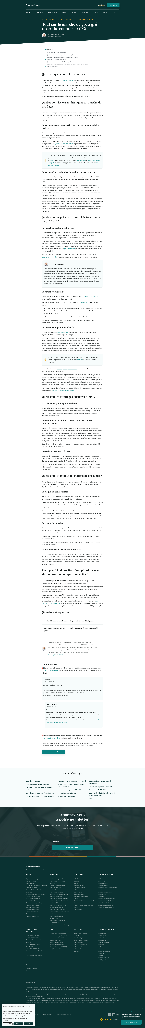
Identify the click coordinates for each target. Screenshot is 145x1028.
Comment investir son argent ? (59, 933)
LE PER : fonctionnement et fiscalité (36, 885)
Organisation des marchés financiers (79, 19)
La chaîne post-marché (33, 781)
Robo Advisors (54, 918)
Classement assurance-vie (57, 885)
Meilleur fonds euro (55, 887)
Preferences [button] (6, 1020)
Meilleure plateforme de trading (59, 925)
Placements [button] (39, 12)
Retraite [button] (105, 12)
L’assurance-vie (30, 883)
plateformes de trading (49, 257)
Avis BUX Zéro (78, 892)
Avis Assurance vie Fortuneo (106, 901)
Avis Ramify (101, 896)
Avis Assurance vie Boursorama (106, 898)
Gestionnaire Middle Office (98, 790)
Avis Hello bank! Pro (104, 957)
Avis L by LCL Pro (102, 960)
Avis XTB (76, 881)
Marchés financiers (57, 19)
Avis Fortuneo (102, 933)
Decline (18, 1023)
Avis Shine (101, 947)
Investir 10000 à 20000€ (56, 942)
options (79, 360)
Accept (28, 1023)
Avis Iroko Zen (78, 949)
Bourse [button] (64, 12)
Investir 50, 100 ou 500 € (57, 938)
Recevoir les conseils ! (72, 848)
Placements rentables (32, 907)
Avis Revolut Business (104, 951)
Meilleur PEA (53, 883)
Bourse (44, 19)
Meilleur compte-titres (56, 892)
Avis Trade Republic (79, 887)
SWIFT (91, 799)
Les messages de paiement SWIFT (69, 790)
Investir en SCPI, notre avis (81, 940)
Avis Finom (101, 953)
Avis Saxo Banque (79, 894)
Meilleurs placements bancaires (59, 898)
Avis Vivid (100, 955)
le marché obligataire (91, 296)
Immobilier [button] (85, 12)
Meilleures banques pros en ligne (59, 912)
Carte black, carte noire (33, 944)
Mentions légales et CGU (64, 1015)
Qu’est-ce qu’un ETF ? (32, 887)
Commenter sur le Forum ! (53, 752)
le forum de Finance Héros (51, 738)
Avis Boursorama (102, 940)
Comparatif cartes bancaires (34, 940)
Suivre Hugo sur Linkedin (55, 655)
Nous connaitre (47, 1015)
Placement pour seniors (33, 914)
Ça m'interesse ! (131, 1022)
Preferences (8, 1023)
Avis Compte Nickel (103, 942)
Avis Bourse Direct (79, 890)
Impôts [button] (96, 12)
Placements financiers (32, 905)
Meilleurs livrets (54, 914)
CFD (51, 160)
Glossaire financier (31, 968)
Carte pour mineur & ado (33, 948)
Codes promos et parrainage (34, 903)
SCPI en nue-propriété (80, 944)
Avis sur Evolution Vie (104, 903)
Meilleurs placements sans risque (59, 901)
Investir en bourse (31, 881)
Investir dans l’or (31, 901)
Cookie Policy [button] (25, 1017)
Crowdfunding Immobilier (81, 938)
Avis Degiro (77, 883)
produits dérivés (69, 249)
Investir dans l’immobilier (81, 933)
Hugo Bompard (56, 36)
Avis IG (76, 898)
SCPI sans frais (78, 947)
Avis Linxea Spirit (103, 883)
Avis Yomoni (101, 881)
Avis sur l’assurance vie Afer (105, 905)
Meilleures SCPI (54, 903)
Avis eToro (77, 879)
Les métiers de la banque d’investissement (40, 793)
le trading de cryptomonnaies (67, 369)
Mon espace (113, 5)
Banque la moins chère (32, 938)
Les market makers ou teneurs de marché (72, 781)
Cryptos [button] (74, 12)
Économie (29, 971)
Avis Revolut (101, 938)
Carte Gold (29, 942)
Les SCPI (76, 936)
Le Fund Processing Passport (67, 793)
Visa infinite (29, 946)
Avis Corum (77, 951)
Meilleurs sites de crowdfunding (59, 894)
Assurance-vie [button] (52, 12)
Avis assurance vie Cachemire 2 (106, 907)
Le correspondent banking (67, 796)
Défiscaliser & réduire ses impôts (35, 894)
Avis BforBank (102, 936)
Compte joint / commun (33, 935)
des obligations (83, 302)
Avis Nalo (100, 879)
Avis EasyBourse (78, 909)
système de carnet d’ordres (64, 144)
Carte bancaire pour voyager (34, 955)
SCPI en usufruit (78, 942)
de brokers (81, 160)
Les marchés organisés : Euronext (100, 787)
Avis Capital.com (78, 885)
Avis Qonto (101, 949)
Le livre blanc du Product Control (37, 784)
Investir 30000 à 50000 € (57, 944)
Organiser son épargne (32, 879)
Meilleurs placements (56, 896)
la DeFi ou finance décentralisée (63, 391)
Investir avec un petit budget (58, 936)
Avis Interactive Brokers (81, 896)
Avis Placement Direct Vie (105, 892)
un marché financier (66, 80)
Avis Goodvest (102, 894)
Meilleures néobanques (56, 916)
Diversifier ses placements (33, 896)
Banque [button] (28, 12)
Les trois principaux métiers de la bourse (40, 796)
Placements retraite (32, 912)
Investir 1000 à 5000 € (56, 940)
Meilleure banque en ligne (57, 879)
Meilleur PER (53, 890)
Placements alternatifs (33, 916)
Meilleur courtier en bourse (58, 881)
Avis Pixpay (101, 944)
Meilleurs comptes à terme (58, 909)
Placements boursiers (32, 909)
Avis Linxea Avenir (103, 885)
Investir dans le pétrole (33, 898)
